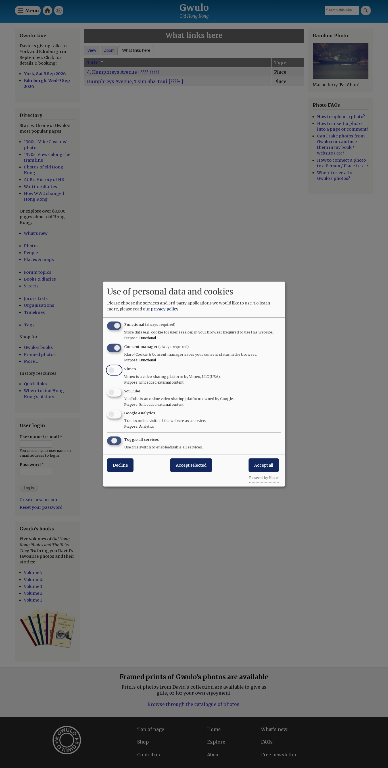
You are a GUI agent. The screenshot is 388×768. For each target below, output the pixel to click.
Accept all (263, 465)
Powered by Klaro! (264, 478)
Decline (120, 465)
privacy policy (164, 309)
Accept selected (191, 465)
